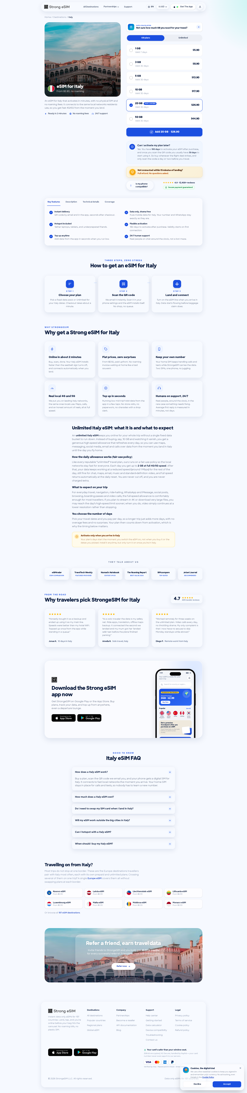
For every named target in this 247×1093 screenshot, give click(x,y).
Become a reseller (125, 1021)
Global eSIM (93, 1030)
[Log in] (200, 7)
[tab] (54, 202)
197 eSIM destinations (69, 913)
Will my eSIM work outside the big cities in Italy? (102, 820)
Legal (177, 1010)
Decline (197, 1084)
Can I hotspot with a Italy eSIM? (93, 832)
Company (121, 1010)
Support (128, 7)
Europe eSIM (94, 878)
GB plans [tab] (145, 38)
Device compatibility (156, 1030)
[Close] (240, 1068)
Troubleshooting (154, 1035)
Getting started (154, 1021)
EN (152, 7)
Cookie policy (182, 1025)
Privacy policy (182, 1016)
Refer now (122, 966)
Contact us (151, 1040)
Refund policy (182, 1030)
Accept (227, 1084)
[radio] (164, 50)
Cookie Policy (208, 1077)
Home (48, 17)
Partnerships (110, 7)
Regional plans (94, 1025)
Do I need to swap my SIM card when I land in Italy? (104, 809)
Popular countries (96, 1021)
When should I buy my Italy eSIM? (94, 844)
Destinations (59, 17)
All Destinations (90, 7)
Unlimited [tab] (183, 38)
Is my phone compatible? (142, 185)
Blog (118, 1030)
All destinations (94, 1016)
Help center (152, 1016)
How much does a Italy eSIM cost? (94, 797)
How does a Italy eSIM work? (91, 772)
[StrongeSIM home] (56, 7)
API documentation (126, 1025)
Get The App (186, 7)
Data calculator (154, 1025)
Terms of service (183, 1021)
